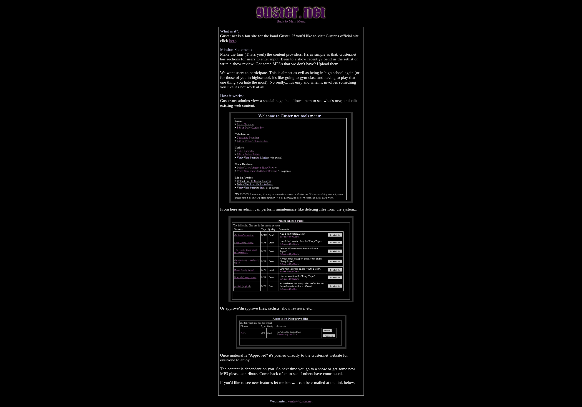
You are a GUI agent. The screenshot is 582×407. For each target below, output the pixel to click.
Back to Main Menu (291, 21)
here (232, 40)
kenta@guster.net (300, 401)
